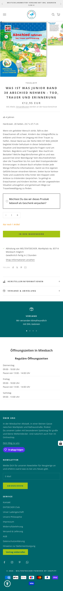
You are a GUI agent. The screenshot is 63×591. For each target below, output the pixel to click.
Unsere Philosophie (12, 516)
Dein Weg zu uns (11, 443)
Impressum (8, 521)
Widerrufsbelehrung (13, 526)
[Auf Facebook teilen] (13, 267)
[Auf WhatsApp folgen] (27, 562)
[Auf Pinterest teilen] (21, 267)
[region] (31, 316)
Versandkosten (22, 106)
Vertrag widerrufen (15, 552)
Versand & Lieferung (13, 531)
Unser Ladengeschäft (13, 512)
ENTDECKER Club (11, 507)
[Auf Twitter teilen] (17, 267)
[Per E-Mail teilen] (25, 267)
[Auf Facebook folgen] (4, 562)
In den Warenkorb (31, 234)
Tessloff (31, 83)
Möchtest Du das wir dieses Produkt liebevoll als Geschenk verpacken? (29, 201)
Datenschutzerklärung (14, 541)
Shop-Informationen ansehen (20, 259)
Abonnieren (15, 485)
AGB (5, 536)
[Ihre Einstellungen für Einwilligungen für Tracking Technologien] (60, 443)
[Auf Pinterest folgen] (19, 562)
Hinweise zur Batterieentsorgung (19, 546)
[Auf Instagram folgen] (12, 562)
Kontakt (6, 502)
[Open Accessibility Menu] (7, 584)
